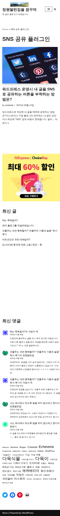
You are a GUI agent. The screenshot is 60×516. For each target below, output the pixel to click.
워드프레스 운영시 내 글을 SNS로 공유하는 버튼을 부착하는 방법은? (28, 94)
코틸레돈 (46, 475)
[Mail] (27, 495)
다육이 (42, 458)
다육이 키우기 (20, 463)
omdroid (9, 105)
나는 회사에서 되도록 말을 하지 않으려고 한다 (33, 403)
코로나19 (38, 475)
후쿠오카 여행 (7, 483)
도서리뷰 (34, 463)
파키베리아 (37, 479)
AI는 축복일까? (10, 220)
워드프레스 (47, 470)
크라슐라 (7, 478)
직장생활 (11, 475)
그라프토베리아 (18, 455)
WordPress (50, 451)
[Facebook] (12, 495)
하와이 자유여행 (49, 479)
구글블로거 (6, 455)
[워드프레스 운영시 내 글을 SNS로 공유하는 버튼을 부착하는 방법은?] (30, 65)
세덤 (37, 467)
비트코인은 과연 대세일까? (16, 239)
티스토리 (19, 478)
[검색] (55, 9)
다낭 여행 (35, 455)
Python (24, 451)
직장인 (20, 474)
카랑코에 (29, 475)
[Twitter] (5, 495)
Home (5, 29)
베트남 (51, 463)
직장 (4, 475)
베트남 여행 (20, 467)
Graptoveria (6, 451)
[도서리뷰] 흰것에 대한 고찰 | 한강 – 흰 (22, 244)
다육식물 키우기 (28, 459)
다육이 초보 (7, 463)
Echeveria (46, 447)
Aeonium (14, 447)
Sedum (40, 451)
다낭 (27, 455)
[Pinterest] (20, 495)
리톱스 (44, 463)
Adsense (5, 447)
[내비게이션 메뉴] (48, 9)
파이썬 (29, 479)
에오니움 (17, 471)
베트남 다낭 (8, 467)
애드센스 (7, 471)
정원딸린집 (28, 355)
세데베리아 (45, 467)
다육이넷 (53, 459)
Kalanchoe (16, 451)
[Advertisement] (30, 282)
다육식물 (11, 458)
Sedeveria (32, 451)
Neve (5, 513)
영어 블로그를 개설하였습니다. (18, 225)
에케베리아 (30, 471)
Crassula (32, 447)
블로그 (30, 467)
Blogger (23, 447)
